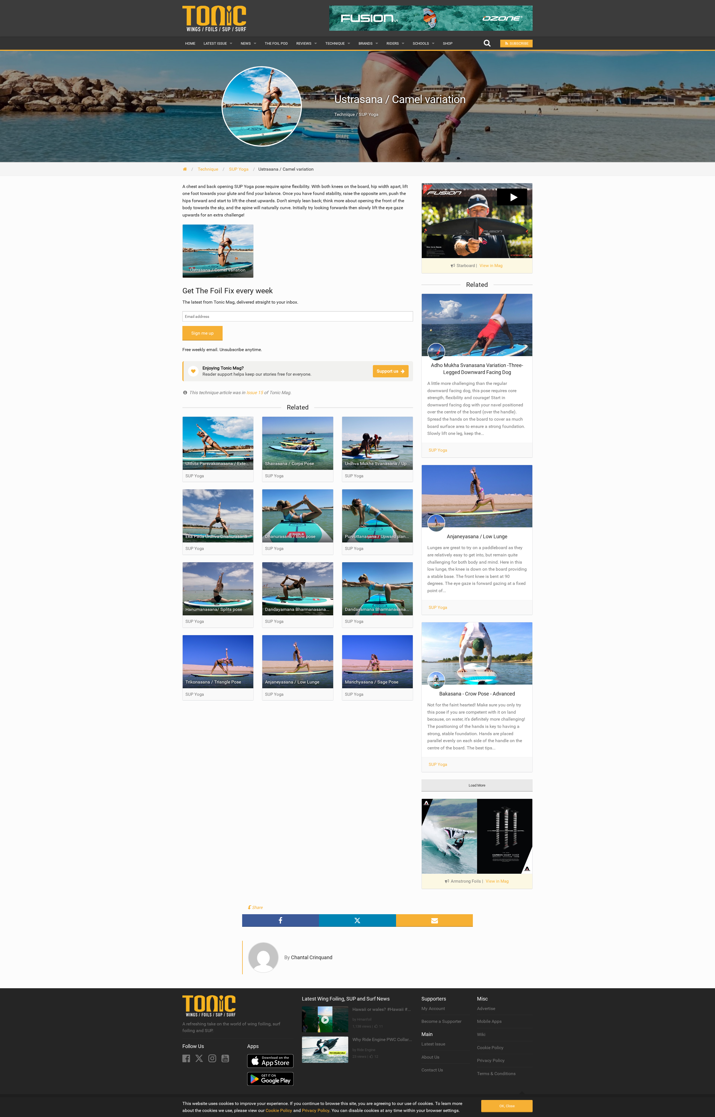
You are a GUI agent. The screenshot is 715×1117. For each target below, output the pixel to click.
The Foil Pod (276, 43)
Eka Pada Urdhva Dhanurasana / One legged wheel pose (219, 536)
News (246, 43)
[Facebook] (186, 1060)
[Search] (487, 43)
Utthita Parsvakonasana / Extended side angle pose (219, 463)
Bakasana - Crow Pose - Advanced (477, 694)
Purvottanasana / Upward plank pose (379, 536)
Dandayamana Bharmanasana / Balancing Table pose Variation (299, 609)
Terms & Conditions (496, 1073)
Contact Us (432, 1070)
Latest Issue (215, 43)
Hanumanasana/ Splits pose (213, 609)
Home (190, 43)
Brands (366, 43)
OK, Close (507, 1106)
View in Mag (491, 265)
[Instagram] (212, 1060)
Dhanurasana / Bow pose (290, 536)
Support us (387, 371)
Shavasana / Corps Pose (289, 463)
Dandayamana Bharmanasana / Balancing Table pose (379, 609)
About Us (430, 1057)
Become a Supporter (441, 1021)
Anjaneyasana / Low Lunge (292, 682)
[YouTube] (225, 1060)
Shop (447, 43)
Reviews (303, 43)
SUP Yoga (438, 450)
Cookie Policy (490, 1047)
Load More (477, 785)
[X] (199, 1060)
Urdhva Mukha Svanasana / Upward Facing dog (379, 463)
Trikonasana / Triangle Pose (213, 682)
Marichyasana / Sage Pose (371, 682)
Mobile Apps (489, 1021)
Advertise (486, 1008)
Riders (393, 43)
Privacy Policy (491, 1060)
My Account (433, 1008)
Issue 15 (255, 392)
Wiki (481, 1034)
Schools (421, 43)
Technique (335, 43)
